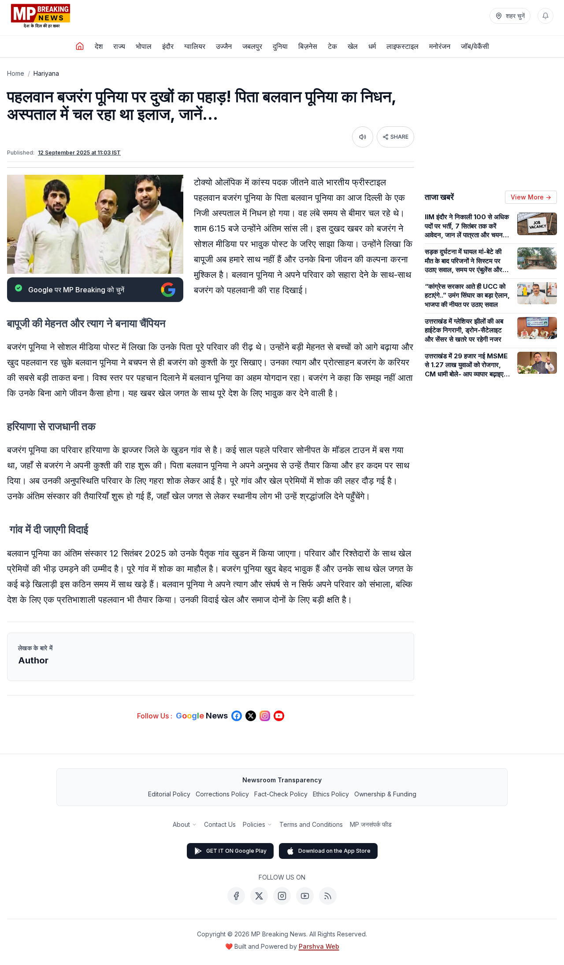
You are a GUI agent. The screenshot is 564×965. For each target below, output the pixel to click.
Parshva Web (319, 946)
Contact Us (220, 824)
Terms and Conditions (311, 824)
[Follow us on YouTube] (279, 716)
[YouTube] (305, 896)
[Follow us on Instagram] (265, 716)
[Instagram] (282, 896)
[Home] (79, 46)
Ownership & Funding (385, 794)
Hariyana (46, 73)
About (181, 824)
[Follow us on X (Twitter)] (250, 716)
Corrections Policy (222, 794)
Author (33, 660)
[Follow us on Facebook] (236, 716)
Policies (254, 824)
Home (15, 73)
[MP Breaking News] (40, 16)
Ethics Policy (331, 794)
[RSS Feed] (328, 896)
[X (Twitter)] (259, 896)
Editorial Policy (169, 794)
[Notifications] (545, 16)
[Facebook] (236, 896)
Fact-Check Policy (281, 794)
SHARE (399, 136)
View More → (531, 197)
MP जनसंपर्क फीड (371, 824)
